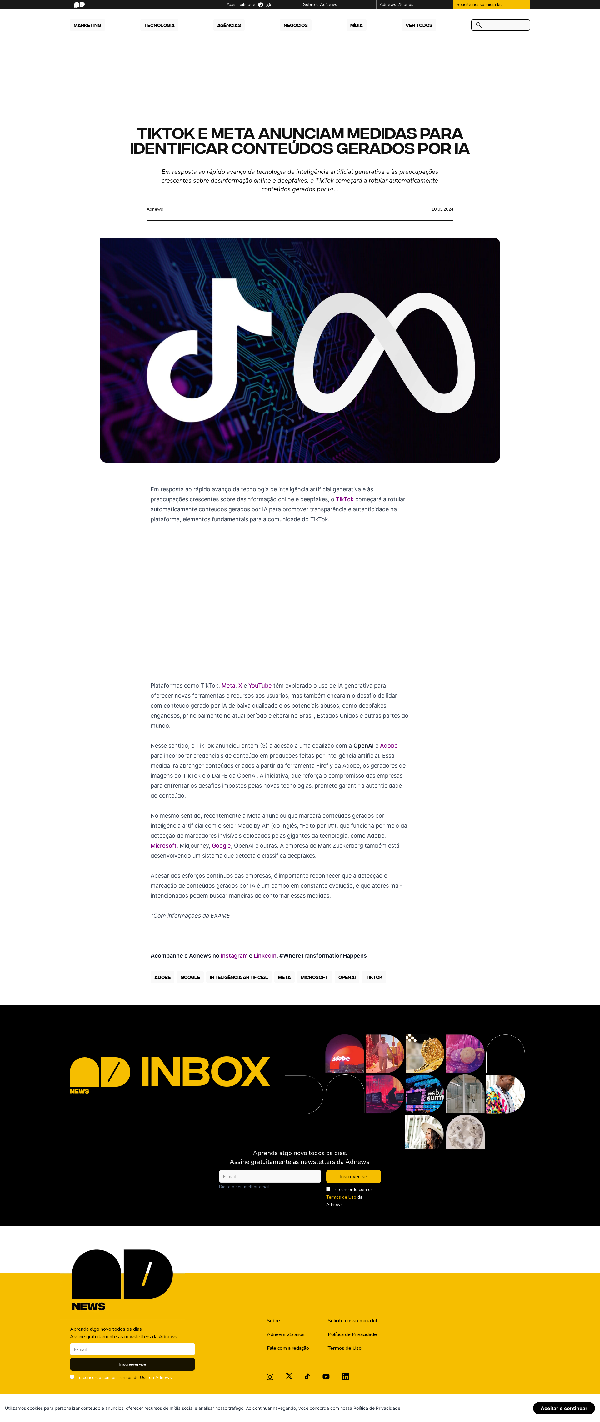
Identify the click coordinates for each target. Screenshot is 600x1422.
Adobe (389, 745)
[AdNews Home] (79, 5)
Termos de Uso (341, 1197)
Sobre (273, 1320)
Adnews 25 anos (286, 1334)
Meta (228, 685)
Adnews (155, 209)
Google (221, 845)
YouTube (260, 685)
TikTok (345, 499)
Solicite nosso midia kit (353, 1320)
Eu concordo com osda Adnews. (349, 1197)
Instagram (234, 955)
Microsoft (164, 845)
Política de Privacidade (352, 1334)
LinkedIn (265, 955)
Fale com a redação (288, 1348)
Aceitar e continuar (564, 1408)
